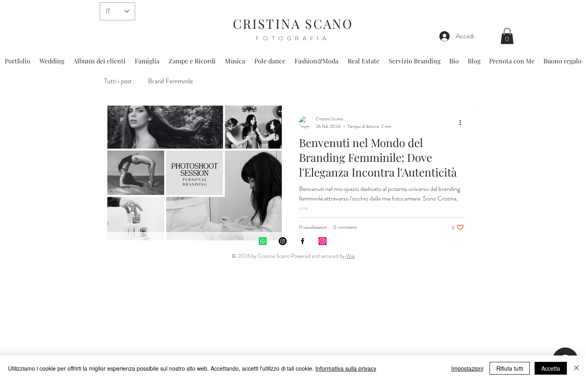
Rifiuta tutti (509, 368)
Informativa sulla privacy (345, 368)
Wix (350, 256)
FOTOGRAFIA (293, 38)
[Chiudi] (576, 368)
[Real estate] (322, 241)
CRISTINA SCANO (293, 23)
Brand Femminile (170, 81)
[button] (507, 36)
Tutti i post (118, 81)
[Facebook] (303, 241)
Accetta (550, 368)
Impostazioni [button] (467, 368)
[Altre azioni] (463, 122)
